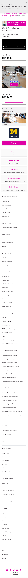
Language (4, 257)
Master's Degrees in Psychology (9, 355)
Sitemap (4, 535)
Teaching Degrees (6, 325)
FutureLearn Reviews (7, 456)
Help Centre (5, 554)
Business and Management (8, 239)
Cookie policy (5, 524)
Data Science (5, 287)
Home (3, 13)
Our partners (5, 483)
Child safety (5, 550)
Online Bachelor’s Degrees (8, 223)
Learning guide (5, 460)
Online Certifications (6, 205)
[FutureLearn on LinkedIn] (20, 570)
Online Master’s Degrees (7, 220)
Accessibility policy (6, 532)
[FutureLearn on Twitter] (13, 570)
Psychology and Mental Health (9, 250)
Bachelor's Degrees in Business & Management (13, 415)
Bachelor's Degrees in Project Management (12, 411)
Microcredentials (6, 209)
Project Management (6, 298)
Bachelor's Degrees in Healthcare (9, 392)
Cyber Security (5, 295)
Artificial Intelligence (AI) (7, 284)
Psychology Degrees (6, 321)
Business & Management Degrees (9, 343)
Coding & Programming (7, 302)
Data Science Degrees (7, 332)
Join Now (14, 143)
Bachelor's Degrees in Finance (9, 407)
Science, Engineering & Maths (9, 265)
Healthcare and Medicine (7, 242)
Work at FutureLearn (6, 434)
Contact (4, 558)
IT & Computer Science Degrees (9, 328)
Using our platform (6, 453)
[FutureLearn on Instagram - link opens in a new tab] (10, 570)
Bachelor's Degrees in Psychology (10, 396)
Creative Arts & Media (7, 261)
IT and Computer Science (8, 253)
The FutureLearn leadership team (9, 430)
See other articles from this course (14, 102)
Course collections (6, 306)
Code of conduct (6, 528)
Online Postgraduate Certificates (9, 227)
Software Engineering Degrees (9, 340)
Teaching (4, 246)
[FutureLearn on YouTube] (17, 570)
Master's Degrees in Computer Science (11, 359)
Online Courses (5, 201)
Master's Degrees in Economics (9, 377)
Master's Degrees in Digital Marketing (10, 366)
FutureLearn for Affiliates (8, 501)
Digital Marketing (6, 276)
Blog (3, 441)
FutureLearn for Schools (7, 498)
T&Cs (3, 513)
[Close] (26, 2)
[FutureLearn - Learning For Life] (14, 573)
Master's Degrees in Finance (8, 373)
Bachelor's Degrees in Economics (9, 404)
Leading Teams (13, 15)
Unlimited (4, 468)
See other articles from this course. (16, 23)
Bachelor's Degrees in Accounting (9, 400)
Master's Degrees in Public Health (10, 370)
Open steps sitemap (6, 539)
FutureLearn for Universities (8, 487)
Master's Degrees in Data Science (9, 362)
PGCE (3, 336)
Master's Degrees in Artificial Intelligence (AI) (12, 381)
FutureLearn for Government (8, 494)
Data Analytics (5, 280)
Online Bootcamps (6, 212)
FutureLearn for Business (8, 490)
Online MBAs (5, 317)
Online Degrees (5, 216)
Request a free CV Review (8, 471)
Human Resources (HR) (7, 291)
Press (3, 438)
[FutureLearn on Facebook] (7, 570)
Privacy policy (5, 517)
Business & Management (12, 13)
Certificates (4, 464)
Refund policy (5, 520)
